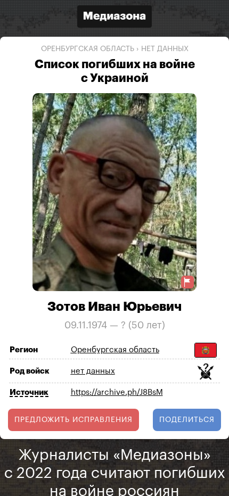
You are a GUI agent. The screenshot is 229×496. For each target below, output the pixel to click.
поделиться (187, 420)
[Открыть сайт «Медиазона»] (114, 17)
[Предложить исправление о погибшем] (187, 282)
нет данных (165, 49)
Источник (29, 392)
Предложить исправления (73, 420)
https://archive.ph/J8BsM (117, 392)
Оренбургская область (87, 49)
